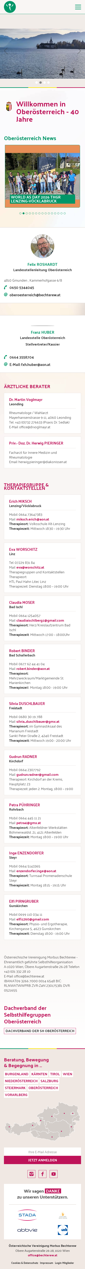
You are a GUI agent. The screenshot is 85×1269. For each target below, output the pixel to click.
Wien (67, 1073)
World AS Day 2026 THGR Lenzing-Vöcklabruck (36, 199)
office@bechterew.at (42, 1255)
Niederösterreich (21, 1080)
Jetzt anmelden (42, 1160)
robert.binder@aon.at (33, 668)
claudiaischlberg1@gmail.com (40, 620)
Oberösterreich (43, 1087)
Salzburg (49, 1080)
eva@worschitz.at (30, 567)
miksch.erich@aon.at (32, 519)
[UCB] (63, 1230)
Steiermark (15, 1087)
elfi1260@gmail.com (32, 919)
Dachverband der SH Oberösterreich (40, 1031)
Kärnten (39, 1073)
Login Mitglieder (64, 1262)
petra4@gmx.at (28, 822)
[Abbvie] (27, 1230)
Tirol (55, 1073)
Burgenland (16, 1073)
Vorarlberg (16, 1094)
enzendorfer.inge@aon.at (36, 870)
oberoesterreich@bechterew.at (34, 294)
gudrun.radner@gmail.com (37, 774)
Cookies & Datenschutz (24, 1262)
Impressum (46, 1262)
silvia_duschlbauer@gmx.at (38, 721)
